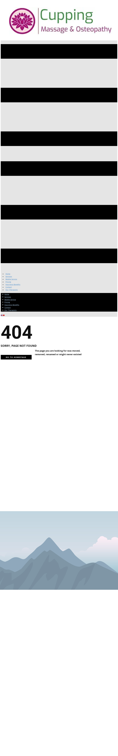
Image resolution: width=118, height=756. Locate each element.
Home (6, 294)
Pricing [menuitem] (8, 282)
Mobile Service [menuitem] (11, 279)
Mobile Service (10, 300)
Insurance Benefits (11, 305)
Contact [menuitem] (9, 287)
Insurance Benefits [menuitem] (13, 284)
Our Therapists (10, 310)
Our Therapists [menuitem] (12, 290)
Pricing (7, 302)
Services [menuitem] (9, 276)
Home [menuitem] (8, 274)
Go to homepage (16, 357)
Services (7, 297)
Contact (7, 307)
